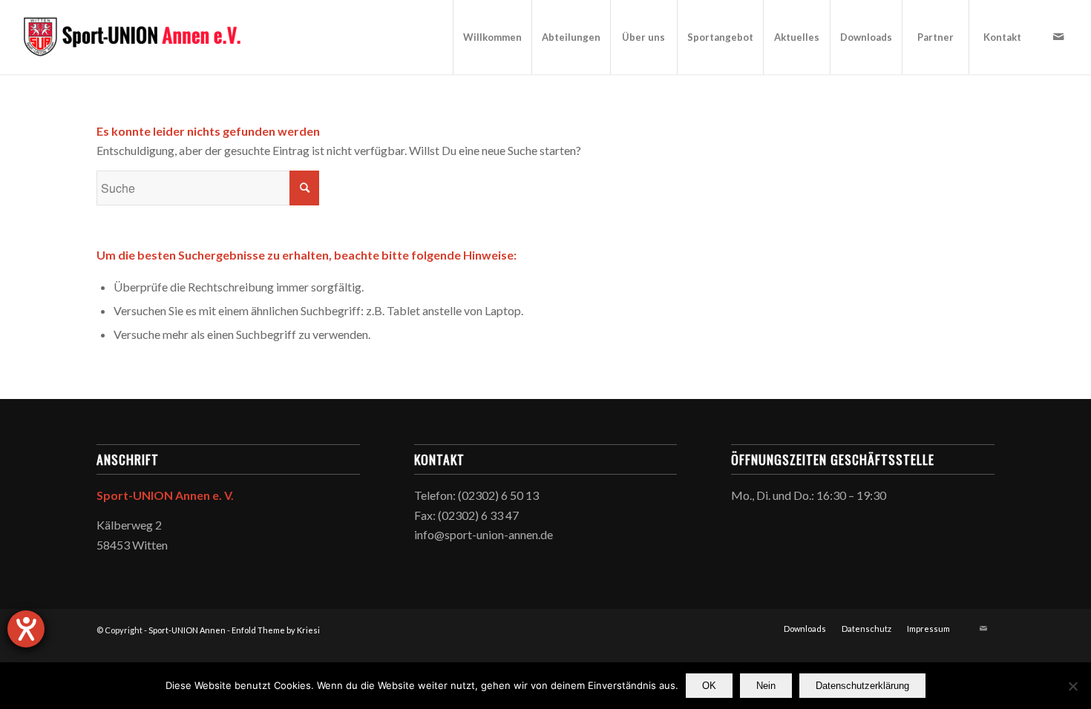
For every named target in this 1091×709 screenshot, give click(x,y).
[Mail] (1058, 36)
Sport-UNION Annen (187, 630)
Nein (766, 685)
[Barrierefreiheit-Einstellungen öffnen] (26, 628)
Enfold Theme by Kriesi (276, 630)
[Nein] (1072, 686)
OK (709, 685)
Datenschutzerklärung (862, 685)
